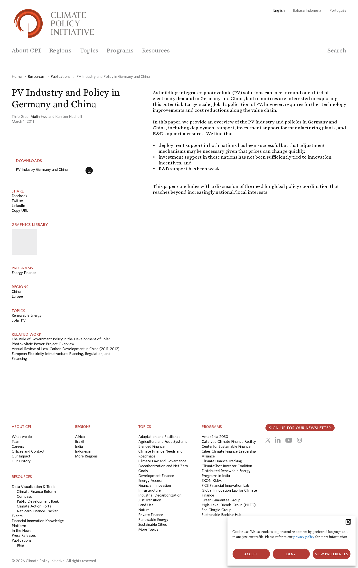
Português (338, 10)
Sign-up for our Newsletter (300, 428)
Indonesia (83, 451)
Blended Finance (151, 446)
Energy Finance (24, 272)
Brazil (79, 441)
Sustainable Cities (152, 524)
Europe (17, 296)
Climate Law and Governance (162, 461)
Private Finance (150, 514)
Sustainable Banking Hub (221, 514)
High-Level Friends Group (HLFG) (229, 505)
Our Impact (21, 456)
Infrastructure (149, 490)
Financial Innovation (154, 485)
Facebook (19, 195)
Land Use (145, 505)
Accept (251, 554)
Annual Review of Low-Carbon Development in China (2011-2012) (66, 348)
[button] (348, 521)
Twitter (17, 200)
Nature (144, 509)
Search (336, 50)
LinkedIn (18, 205)
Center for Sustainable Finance (226, 446)
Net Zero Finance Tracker (37, 511)
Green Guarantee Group (221, 500)
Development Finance (156, 475)
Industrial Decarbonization (159, 495)
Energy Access (150, 480)
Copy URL (20, 210)
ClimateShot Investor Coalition (227, 466)
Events (17, 516)
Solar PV (19, 320)
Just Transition (149, 500)
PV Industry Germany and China (42, 169)
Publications (21, 540)
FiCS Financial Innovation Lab (225, 485)
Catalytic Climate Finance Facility (229, 441)
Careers (18, 446)
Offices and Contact (28, 451)
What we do (22, 436)
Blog (20, 545)
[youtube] (288, 440)
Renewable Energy (27, 315)
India (79, 446)
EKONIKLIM (212, 480)
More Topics (148, 529)
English (279, 10)
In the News (21, 530)
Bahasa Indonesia (307, 10)
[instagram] (299, 440)
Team (16, 441)
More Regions (86, 456)
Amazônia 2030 (215, 436)
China (16, 291)
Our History (21, 461)
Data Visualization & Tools (33, 486)
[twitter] (267, 440)
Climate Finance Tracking (222, 461)
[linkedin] (278, 440)
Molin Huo (38, 116)
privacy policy (303, 537)
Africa (80, 436)
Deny (291, 554)
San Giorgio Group (216, 509)
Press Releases (24, 535)
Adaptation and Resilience (159, 436)
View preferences (331, 554)
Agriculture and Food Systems (162, 441)
